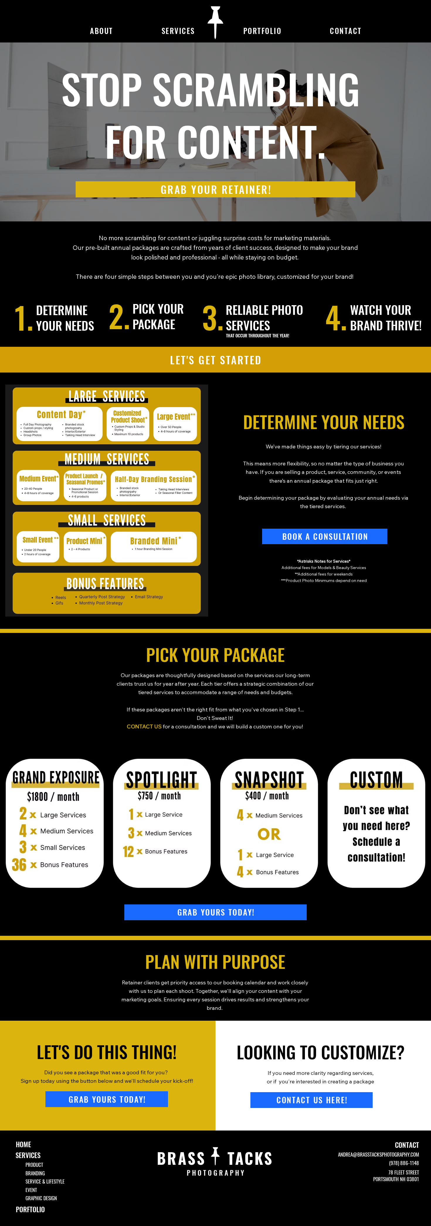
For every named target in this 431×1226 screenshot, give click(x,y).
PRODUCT (34, 1164)
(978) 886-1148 (404, 1163)
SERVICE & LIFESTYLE (45, 1181)
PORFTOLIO (30, 1209)
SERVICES (28, 1155)
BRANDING (35, 1173)
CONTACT (407, 1145)
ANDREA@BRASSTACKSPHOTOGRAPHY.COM (378, 1154)
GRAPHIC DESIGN (41, 1198)
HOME (23, 1144)
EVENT (31, 1189)
